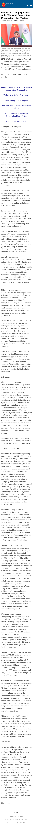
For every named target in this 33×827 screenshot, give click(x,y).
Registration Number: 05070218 (16, 822)
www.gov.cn (20, 816)
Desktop (16, 813)
